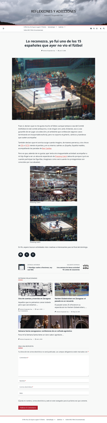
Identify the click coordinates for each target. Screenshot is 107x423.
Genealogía (51, 27)
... (37, 305)
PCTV (27, 145)
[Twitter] (94, 28)
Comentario (24, 358)
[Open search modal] (103, 28)
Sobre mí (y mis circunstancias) (33, 30)
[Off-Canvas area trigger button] (3, 28)
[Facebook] (91, 28)
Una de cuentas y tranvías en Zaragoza (34, 298)
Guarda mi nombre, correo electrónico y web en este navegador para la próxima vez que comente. (52, 401)
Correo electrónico (26, 387)
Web (21, 393)
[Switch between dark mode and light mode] (101, 28)
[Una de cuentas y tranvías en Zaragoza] (35, 289)
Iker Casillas (47, 148)
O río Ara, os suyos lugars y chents (35, 27)
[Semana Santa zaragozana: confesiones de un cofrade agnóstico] (53, 322)
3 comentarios (24, 311)
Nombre (23, 381)
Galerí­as (61, 27)
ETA (22, 145)
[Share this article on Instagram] (33, 254)
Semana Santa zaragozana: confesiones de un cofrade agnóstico (45, 331)
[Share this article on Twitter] (26, 254)
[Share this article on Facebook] (20, 254)
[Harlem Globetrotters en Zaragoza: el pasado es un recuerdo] (72, 289)
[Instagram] (96, 28)
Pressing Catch (61, 156)
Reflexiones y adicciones (53, 11)
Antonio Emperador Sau (49, 50)
